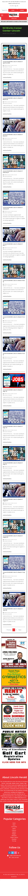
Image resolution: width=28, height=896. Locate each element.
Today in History (14, 837)
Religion (14, 834)
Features (14, 830)
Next (20, 630)
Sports (14, 828)
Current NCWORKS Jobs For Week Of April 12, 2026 (13, 62)
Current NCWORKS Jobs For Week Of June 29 (13, 609)
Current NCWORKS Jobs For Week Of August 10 (13, 536)
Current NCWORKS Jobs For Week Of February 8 (13, 171)
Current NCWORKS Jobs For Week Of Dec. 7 (13, 244)
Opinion (14, 832)
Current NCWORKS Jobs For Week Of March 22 (13, 98)
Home (14, 823)
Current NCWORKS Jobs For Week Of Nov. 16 (14, 281)
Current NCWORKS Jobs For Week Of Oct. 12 (14, 354)
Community (14, 826)
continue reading (7, 77)
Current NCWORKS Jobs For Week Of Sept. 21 (13, 390)
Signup (22, 10)
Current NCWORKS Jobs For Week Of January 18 (13, 208)
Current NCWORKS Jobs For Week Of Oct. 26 (14, 317)
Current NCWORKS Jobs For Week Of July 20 (14, 573)
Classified (6, 45)
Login (12, 10)
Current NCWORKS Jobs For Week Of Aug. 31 (13, 463)
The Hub (14, 841)
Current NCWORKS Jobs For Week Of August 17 (13, 500)
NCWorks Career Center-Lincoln (10, 65)
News (14, 825)
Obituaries (14, 835)
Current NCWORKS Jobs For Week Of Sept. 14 (13, 427)
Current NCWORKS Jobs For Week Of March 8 (13, 135)
